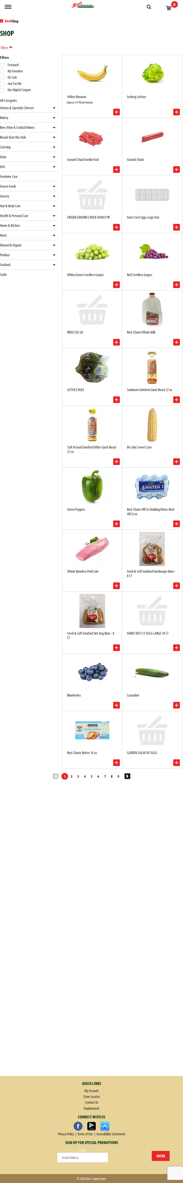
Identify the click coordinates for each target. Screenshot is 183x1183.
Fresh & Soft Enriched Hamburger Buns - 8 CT (151, 573)
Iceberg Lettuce (136, 96)
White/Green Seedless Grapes (85, 274)
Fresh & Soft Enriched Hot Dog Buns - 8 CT (90, 635)
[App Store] (104, 1126)
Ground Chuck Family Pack (83, 159)
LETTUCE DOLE (75, 389)
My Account (91, 1090)
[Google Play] (91, 1126)
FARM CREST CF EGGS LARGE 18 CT (147, 633)
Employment (91, 1108)
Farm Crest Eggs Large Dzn (143, 217)
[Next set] (127, 776)
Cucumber (133, 695)
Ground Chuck (135, 159)
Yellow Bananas (76, 96)
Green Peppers (76, 509)
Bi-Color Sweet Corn (139, 447)
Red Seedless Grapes (139, 274)
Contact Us (91, 1102)
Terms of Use (85, 1134)
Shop (15, 21)
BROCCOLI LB (75, 332)
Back (8, 20)
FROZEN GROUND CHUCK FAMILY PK (88, 217)
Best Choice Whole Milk (141, 332)
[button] (53, 108)
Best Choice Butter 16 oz (82, 752)
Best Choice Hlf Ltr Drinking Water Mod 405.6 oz (150, 511)
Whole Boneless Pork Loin (82, 571)
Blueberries (74, 695)
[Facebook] (78, 1126)
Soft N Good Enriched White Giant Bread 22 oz (91, 449)
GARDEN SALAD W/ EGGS (142, 752)
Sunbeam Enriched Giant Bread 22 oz (149, 389)
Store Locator (91, 1096)
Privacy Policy (66, 1134)
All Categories (8, 100)
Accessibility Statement (110, 1134)
